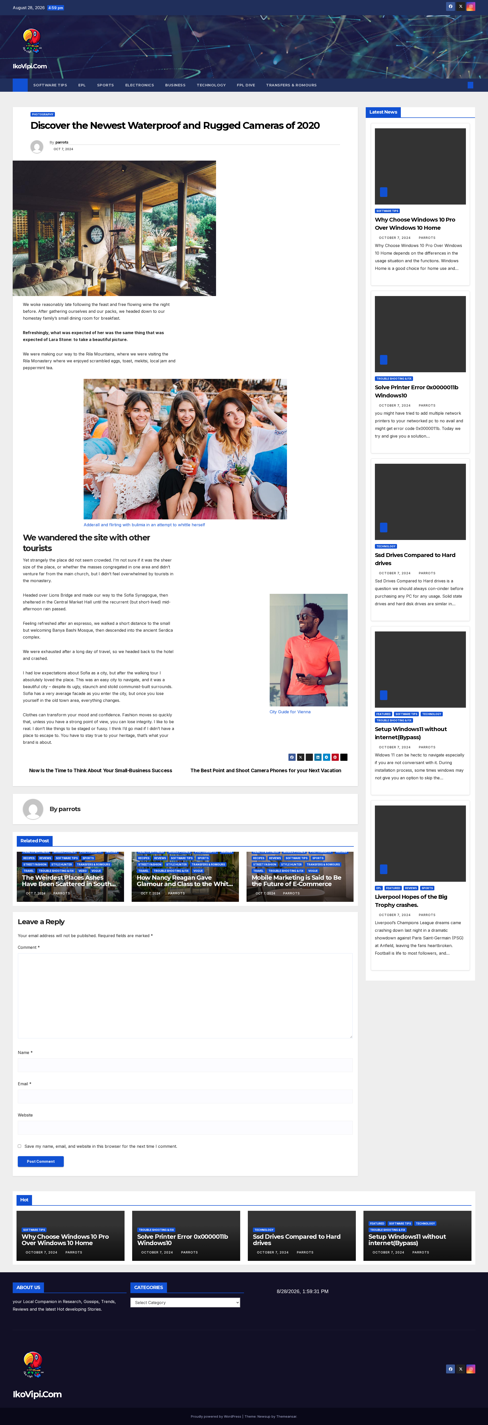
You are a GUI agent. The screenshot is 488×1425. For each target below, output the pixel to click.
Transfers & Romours (291, 85)
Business (175, 85)
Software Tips (50, 85)
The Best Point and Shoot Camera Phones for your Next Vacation (265, 770)
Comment (29, 947)
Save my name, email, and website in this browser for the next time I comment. (100, 1146)
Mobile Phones (64, 851)
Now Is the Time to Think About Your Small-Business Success (100, 770)
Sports (105, 85)
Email (25, 1083)
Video (83, 870)
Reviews (45, 858)
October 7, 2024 (395, 238)
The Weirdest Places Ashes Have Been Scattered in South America (66, 884)
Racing (111, 851)
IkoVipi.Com (30, 66)
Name (25, 1052)
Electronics (139, 85)
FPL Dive (246, 85)
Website (25, 1115)
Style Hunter (61, 864)
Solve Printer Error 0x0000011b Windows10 (182, 1240)
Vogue (96, 870)
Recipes (29, 858)
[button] (462, 85)
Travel (28, 870)
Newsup (263, 1416)
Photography (42, 114)
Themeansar (286, 1416)
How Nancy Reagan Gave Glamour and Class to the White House (184, 884)
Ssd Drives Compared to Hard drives (297, 1240)
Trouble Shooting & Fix (56, 870)
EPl (82, 85)
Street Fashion (35, 864)
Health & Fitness (36, 851)
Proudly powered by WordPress (216, 1416)
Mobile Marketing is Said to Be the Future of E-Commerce (296, 881)
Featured (383, 714)
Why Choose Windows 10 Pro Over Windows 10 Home (65, 1240)
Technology (211, 85)
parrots (61, 142)
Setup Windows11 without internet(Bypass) (407, 1240)
